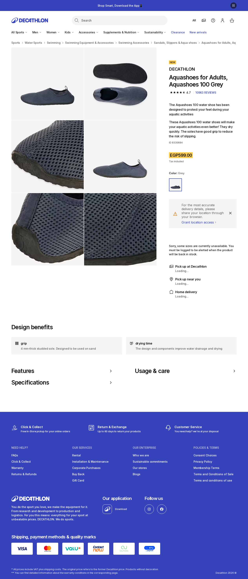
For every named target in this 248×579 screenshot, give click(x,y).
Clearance (178, 32)
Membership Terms (206, 468)
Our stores (140, 468)
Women (51, 32)
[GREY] (175, 184)
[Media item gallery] (83, 156)
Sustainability (154, 32)
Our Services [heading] (82, 447)
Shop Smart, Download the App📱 (120, 5)
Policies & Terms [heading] (206, 447)
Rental (76, 455)
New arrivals (198, 32)
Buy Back (78, 474)
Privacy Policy (202, 461)
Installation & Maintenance (90, 461)
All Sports (18, 32)
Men (35, 32)
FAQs (14, 455)
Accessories (87, 32)
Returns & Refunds (24, 474)
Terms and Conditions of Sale (213, 474)
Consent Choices (205, 455)
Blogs (136, 474)
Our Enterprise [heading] (144, 447)
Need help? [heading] (19, 447)
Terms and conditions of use (212, 480)
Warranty (17, 468)
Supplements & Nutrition (120, 32)
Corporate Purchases (86, 468)
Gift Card (78, 480)
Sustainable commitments (150, 461)
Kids (68, 32)
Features (22, 370)
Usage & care (152, 370)
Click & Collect (21, 461)
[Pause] (233, 5)
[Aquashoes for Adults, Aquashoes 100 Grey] (47, 83)
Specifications (30, 382)
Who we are (141, 455)
